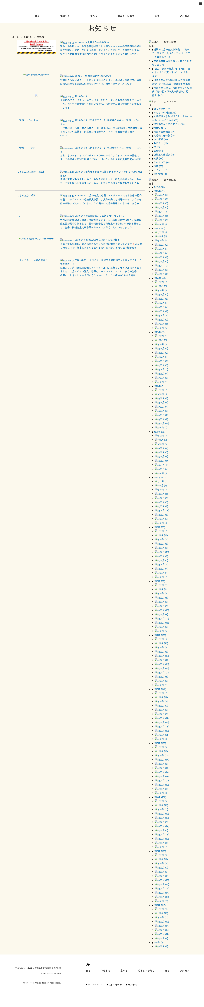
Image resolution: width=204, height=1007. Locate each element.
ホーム (15, 36)
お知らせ (28, 36)
